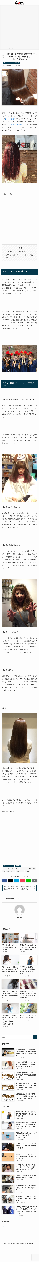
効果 (8, 871)
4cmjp (19, 917)
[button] (4, 880)
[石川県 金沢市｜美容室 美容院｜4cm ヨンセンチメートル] (19, 2)
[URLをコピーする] (34, 880)
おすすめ (10, 868)
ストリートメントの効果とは (16, 252)
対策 (18, 871)
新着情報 (17, 62)
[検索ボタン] (36, 2)
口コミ (13, 871)
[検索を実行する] (35, 1037)
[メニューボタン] (2, 2)
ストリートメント (8, 62)
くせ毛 (17, 868)
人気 (3, 871)
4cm (5, 868)
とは (22, 868)
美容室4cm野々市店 (16, 124)
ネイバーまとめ (10, 119)
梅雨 (22, 871)
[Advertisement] (19, 26)
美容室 (27, 871)
